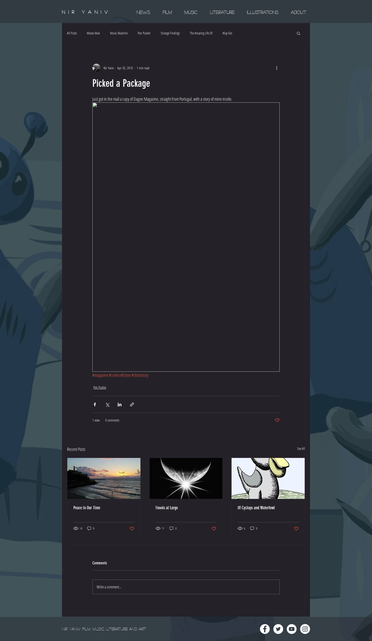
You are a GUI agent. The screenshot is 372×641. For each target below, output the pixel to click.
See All (301, 448)
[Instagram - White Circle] (305, 629)
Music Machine (119, 33)
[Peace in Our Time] (103, 478)
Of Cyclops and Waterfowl (256, 508)
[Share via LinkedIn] (119, 404)
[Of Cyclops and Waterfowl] (268, 478)
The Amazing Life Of (201, 33)
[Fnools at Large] (186, 478)
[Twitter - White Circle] (278, 629)
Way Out (227, 33)
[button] (298, 33)
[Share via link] (132, 404)
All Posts (72, 33)
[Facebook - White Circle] (265, 629)
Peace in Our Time (86, 508)
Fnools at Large (167, 508)
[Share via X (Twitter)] (107, 404)
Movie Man (93, 33)
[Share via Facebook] (94, 404)
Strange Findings (170, 33)
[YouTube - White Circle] (292, 629)
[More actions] (277, 68)
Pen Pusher (144, 33)
